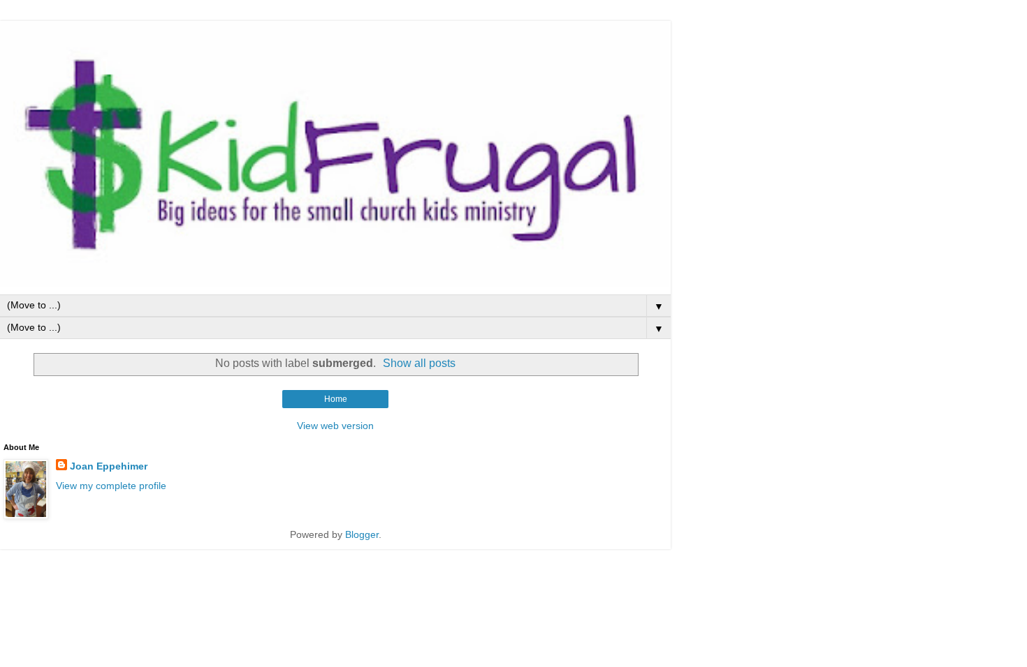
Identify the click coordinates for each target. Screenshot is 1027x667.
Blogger (362, 534)
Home (335, 399)
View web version (335, 425)
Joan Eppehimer (108, 466)
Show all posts (419, 363)
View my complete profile (111, 485)
